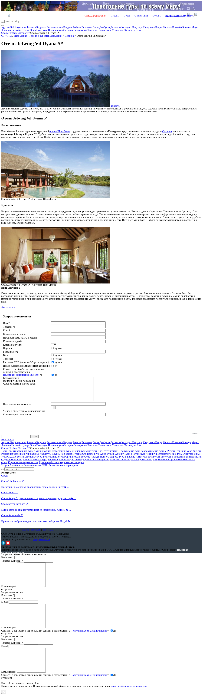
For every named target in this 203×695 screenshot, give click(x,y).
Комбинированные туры (61, 459)
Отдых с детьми (16, 456)
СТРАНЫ (6, 35)
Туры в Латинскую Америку (139, 453)
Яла (139, 30)
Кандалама (149, 27)
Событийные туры (124, 459)
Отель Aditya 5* (9, 492)
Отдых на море (184, 451)
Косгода (186, 27)
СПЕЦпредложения (95, 15)
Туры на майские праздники (54, 462)
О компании (141, 15)
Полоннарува (55, 30)
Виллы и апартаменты (169, 459)
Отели (4, 475)
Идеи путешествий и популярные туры (119, 451)
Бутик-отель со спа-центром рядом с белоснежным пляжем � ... (36, 509)
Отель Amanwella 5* (12, 515)
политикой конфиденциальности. (129, 686)
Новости (36, 529)
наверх (195, 434)
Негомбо (16, 30)
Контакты (189, 15)
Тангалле (93, 30)
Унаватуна (118, 30)
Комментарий (8, 586)
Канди (158, 27)
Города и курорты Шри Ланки (45, 35)
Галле (96, 27)
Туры (127, 15)
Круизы (197, 451)
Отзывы (157, 15)
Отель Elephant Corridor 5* (15, 33)
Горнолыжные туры (54, 456)
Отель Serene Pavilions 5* (14, 504)
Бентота (31, 27)
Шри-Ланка (20, 35)
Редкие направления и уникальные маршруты (26, 453)
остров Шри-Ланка (59, 131)
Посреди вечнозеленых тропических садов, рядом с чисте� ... (35, 487)
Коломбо (177, 27)
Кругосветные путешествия (23, 462)
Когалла (167, 27)
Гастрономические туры (169, 453)
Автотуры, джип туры (148, 456)
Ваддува (67, 27)
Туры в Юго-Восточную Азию (89, 453)
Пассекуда (41, 30)
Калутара (137, 27)
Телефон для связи (12, 560)
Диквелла (115, 27)
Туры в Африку (115, 453)
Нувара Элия (29, 30)
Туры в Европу (127, 456)
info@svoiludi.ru (41, 539)
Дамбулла (104, 27)
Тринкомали (104, 30)
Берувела (41, 27)
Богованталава (55, 27)
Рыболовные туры (37, 459)
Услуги (5, 465)
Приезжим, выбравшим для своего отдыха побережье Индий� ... (36, 521)
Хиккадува (130, 30)
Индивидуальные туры (84, 451)
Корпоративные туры (152, 451)
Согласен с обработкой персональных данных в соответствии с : (55, 630)
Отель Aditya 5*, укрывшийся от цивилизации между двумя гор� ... (38, 498)
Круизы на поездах (62, 453)
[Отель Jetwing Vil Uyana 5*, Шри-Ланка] (55, 196)
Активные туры (34, 456)
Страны (115, 15)
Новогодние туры (61, 451)
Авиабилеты (16, 465)
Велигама (87, 27)
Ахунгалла (20, 27)
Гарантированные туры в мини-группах (29, 451)
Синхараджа (80, 30)
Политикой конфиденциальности (21, 374)
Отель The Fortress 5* (12, 481)
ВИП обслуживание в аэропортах (60, 465)
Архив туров (77, 462)
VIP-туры (170, 451)
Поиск (25, 529)
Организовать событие (77, 456)
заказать (115, 105)
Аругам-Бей (7, 27)
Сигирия (68, 30)
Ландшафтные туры (146, 459)
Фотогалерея (8, 307)
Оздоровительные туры (14, 459)
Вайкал (77, 27)
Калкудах (126, 27)
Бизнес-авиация (32, 465)
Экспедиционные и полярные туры (94, 459)
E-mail (4, 601)
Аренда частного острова (104, 456)
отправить (6, 677)
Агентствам (172, 15)
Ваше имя (7, 557)
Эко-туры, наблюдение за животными (181, 456)
